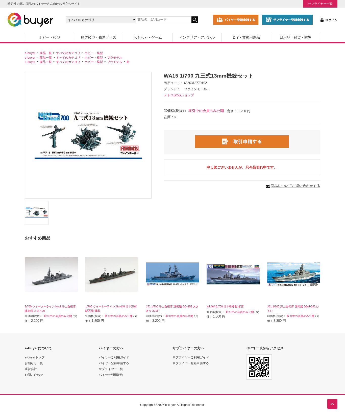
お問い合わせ (34, 374)
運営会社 (31, 369)
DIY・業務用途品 (246, 37)
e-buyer (30, 53)
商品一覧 (46, 53)
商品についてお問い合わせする (295, 186)
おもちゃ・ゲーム (148, 37)
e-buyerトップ (34, 357)
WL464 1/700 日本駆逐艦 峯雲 (225, 306)
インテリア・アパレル (197, 37)
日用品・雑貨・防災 (295, 37)
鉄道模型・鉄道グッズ (98, 37)
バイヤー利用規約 (111, 374)
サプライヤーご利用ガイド (191, 357)
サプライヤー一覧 (320, 3)
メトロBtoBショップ (179, 95)
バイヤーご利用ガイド (114, 357)
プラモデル (114, 57)
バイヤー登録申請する (114, 363)
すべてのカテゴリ (68, 53)
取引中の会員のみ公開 (206, 111)
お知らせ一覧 (34, 363)
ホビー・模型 (49, 37)
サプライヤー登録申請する (191, 363)
